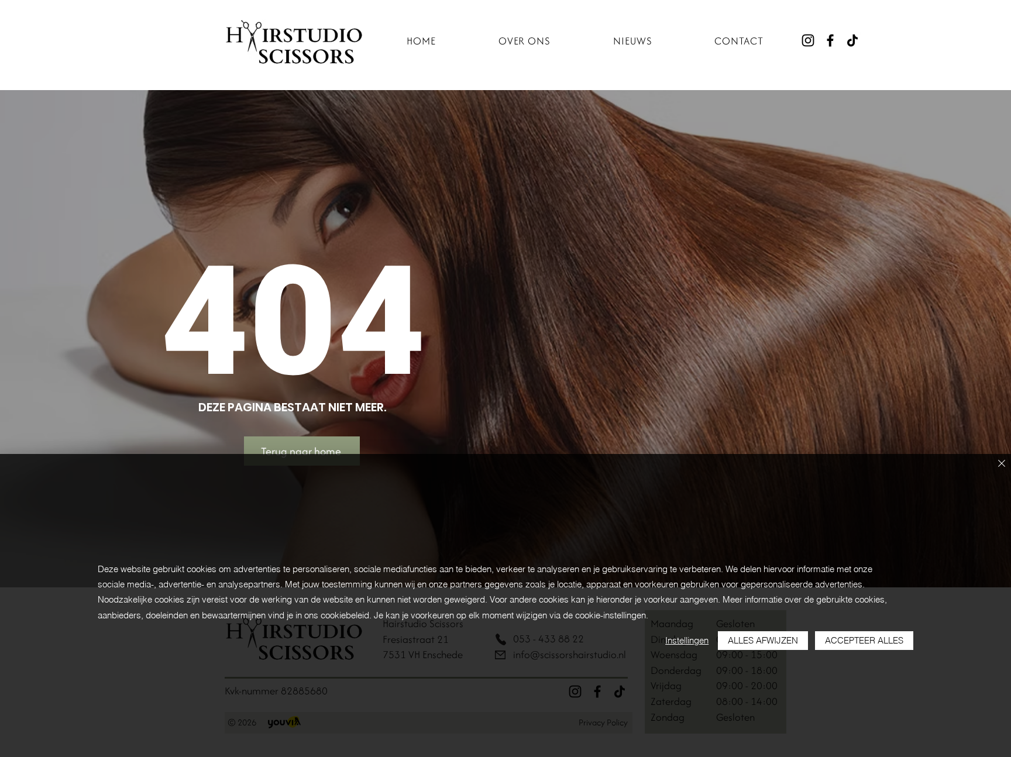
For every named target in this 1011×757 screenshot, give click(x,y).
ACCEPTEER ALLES (864, 640)
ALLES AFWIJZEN (763, 640)
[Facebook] (830, 40)
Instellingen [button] (687, 640)
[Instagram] (808, 40)
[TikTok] (852, 40)
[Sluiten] (1002, 464)
